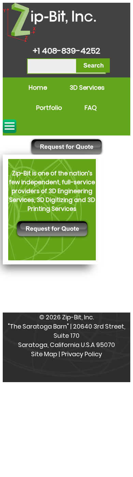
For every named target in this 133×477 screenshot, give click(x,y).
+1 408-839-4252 (66, 50)
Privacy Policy (81, 354)
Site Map (44, 354)
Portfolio (49, 107)
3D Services (87, 87)
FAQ (91, 107)
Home (38, 87)
